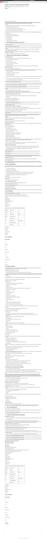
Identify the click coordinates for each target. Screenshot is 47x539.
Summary (12, 8)
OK (33, 0)
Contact (28, 538)
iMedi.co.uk (5, 2)
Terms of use (21, 538)
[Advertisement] (2, 33)
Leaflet (7, 8)
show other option (26, 6)
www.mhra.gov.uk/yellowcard (9, 405)
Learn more (31, 0)
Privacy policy (25, 538)
